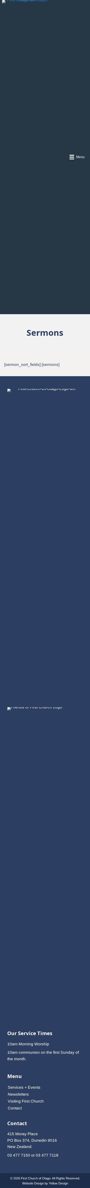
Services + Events (24, 1087)
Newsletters (18, 1094)
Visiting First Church (26, 1101)
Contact (15, 1108)
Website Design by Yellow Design (45, 1183)
